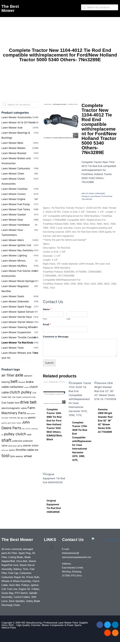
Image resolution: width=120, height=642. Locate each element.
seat (29, 434)
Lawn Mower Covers (13, 194)
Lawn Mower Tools (12, 347)
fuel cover (31, 413)
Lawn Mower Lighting (14, 255)
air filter (7, 375)
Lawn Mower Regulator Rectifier (15, 289)
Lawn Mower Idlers (12, 240)
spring (19, 446)
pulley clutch (15, 434)
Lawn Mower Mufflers (14, 265)
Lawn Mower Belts (12, 142)
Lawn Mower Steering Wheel (18, 327)
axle (19, 375)
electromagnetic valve (14, 408)
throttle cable (25, 450)
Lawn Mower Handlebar (15, 224)
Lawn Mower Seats (12, 296)
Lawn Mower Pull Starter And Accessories (18, 273)
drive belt (28, 402)
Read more (53, 445)
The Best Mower (10, 8)
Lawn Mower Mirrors (13, 260)
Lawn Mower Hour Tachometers (12, 232)
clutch (26, 387)
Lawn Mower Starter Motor (17, 322)
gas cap (24, 418)
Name (47, 309)
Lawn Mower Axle (12, 127)
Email (47, 324)
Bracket (21, 382)
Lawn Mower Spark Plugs (16, 306)
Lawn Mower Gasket (13, 214)
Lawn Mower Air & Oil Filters (18, 122)
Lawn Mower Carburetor (15, 168)
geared (4, 423)
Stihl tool (4, 450)
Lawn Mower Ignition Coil (16, 245)
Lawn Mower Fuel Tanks (15, 209)
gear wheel (11, 423)
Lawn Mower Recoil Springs (17, 281)
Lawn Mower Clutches (14, 188)
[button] (53, 6)
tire (36, 449)
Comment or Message (55, 336)
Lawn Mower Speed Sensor (17, 311)
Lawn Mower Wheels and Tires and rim (19, 355)
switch (12, 450)
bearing (5, 382)
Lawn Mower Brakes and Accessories (16, 161)
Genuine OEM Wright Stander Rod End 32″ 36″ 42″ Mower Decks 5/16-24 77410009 (105, 420)
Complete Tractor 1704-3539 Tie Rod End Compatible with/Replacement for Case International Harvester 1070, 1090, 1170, (82, 441)
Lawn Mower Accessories (16, 117)
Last (68, 319)
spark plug (12, 446)
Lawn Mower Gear (12, 219)
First (45, 319)
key (23, 429)
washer (19, 456)
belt (14, 381)
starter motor (30, 445)
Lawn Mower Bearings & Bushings (15, 135)
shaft (6, 440)
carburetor (17, 387)
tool (5, 455)
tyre (12, 456)
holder (18, 423)
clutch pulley (21, 392)
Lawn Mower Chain (12, 173)
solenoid (17, 440)
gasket (32, 417)
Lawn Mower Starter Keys (16, 316)
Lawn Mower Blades (13, 148)
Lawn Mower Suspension (16, 332)
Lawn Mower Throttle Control (18, 337)
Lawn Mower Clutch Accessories (13, 181)
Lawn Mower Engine (13, 199)
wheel (28, 456)
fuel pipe (4, 418)
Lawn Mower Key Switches (17, 250)
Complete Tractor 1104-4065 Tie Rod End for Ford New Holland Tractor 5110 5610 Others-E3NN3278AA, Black (54, 424)
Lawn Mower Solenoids (15, 301)
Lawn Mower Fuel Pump (15, 204)
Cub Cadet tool (10, 402)
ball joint (28, 375)
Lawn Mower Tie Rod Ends (17, 342)
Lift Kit (27, 429)
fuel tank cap (14, 418)
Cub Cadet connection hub (24, 397)
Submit (49, 362)
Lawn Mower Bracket (13, 153)
